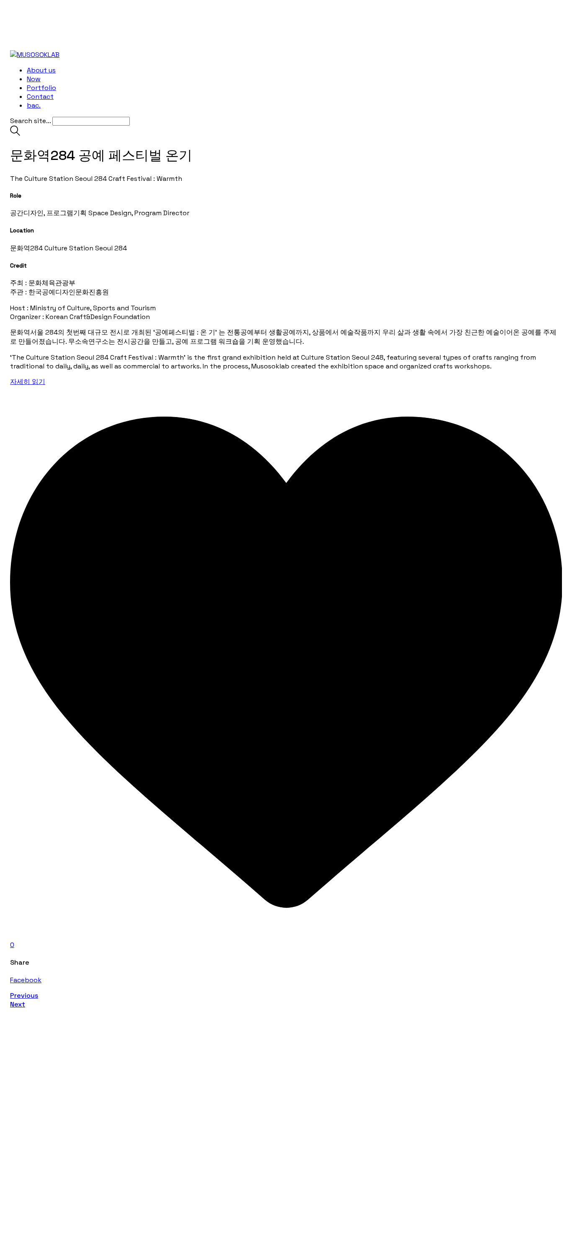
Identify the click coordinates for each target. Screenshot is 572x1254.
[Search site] (15, 133)
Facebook (25, 980)
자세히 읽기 (27, 381)
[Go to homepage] (34, 54)
